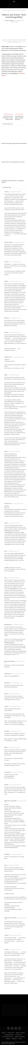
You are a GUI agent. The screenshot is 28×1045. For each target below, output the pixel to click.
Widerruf (8, 1038)
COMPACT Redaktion (9, 20)
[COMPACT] (14, 5)
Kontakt (4, 1032)
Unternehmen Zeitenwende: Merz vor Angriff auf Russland (12, 181)
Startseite (5, 10)
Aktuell (20, 1038)
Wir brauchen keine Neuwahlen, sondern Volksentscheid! (8, 118)
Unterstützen (10, 1032)
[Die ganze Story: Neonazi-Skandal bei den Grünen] (14, 153)
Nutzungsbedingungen (7, 1036)
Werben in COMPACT (20, 1032)
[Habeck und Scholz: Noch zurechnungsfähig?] (14, 37)
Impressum (14, 1038)
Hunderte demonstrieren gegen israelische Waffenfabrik (14, 143)
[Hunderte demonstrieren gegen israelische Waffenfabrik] (14, 134)
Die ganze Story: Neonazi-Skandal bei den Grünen (12, 162)
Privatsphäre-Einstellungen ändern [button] (8, 1043)
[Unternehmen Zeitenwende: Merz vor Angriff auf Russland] (14, 172)
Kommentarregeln (9, 1034)
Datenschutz (18, 1034)
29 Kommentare (14, 21)
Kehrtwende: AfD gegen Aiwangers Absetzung (19, 118)
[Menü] (14, 1)
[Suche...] (26, 1)
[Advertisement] (14, 92)
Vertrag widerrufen (20, 1036)
